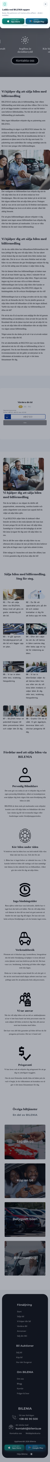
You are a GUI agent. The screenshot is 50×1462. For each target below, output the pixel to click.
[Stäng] (25, 731)
